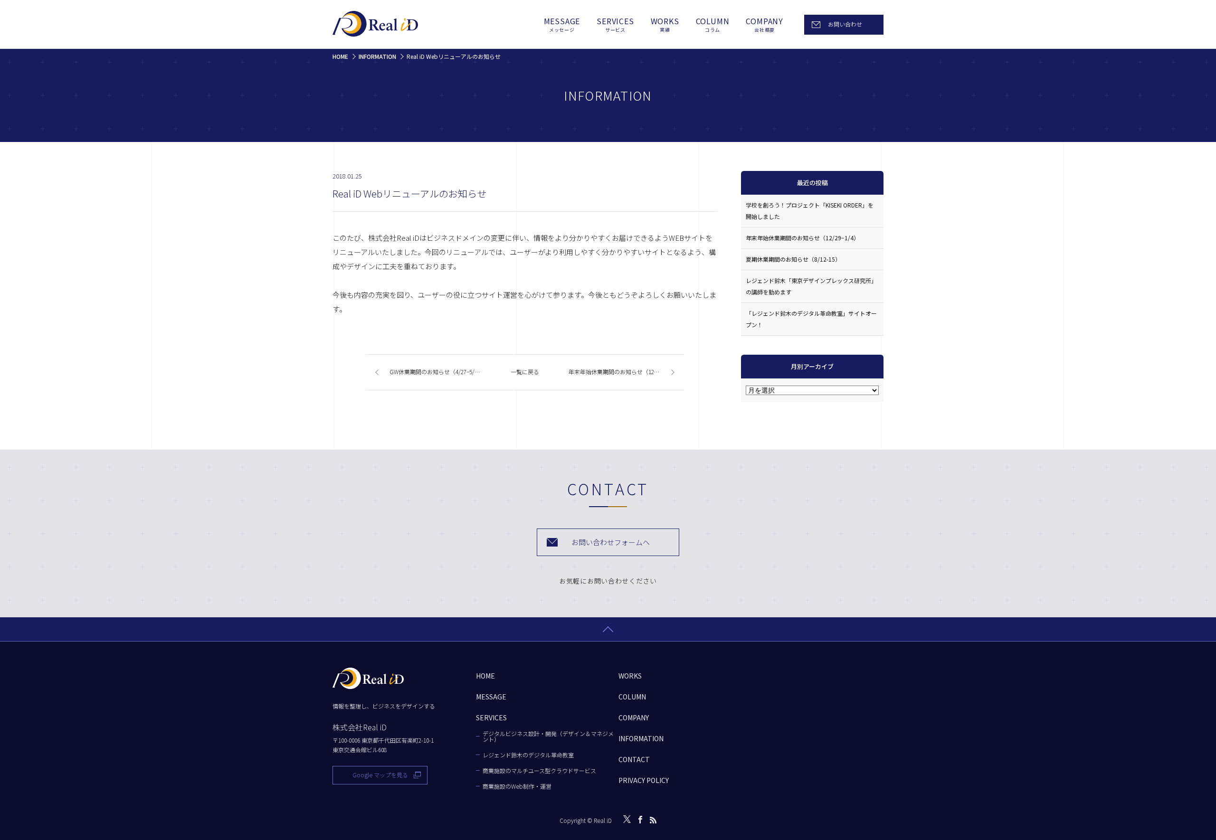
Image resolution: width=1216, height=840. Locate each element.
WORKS (665, 24)
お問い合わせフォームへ (610, 542)
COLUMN (713, 24)
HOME (485, 675)
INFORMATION (641, 738)
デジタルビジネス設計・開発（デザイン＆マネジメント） (548, 736)
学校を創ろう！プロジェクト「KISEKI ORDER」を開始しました (810, 210)
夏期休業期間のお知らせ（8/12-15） (793, 259)
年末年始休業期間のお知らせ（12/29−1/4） (802, 238)
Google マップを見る (380, 775)
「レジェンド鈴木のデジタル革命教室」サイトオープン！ (811, 319)
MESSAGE (562, 24)
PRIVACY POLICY (643, 780)
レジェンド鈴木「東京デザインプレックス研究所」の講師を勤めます (811, 286)
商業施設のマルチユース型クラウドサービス (539, 771)
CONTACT (634, 759)
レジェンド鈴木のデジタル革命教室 (528, 755)
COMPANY (764, 24)
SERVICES (615, 24)
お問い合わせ (845, 24)
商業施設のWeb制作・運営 (517, 786)
